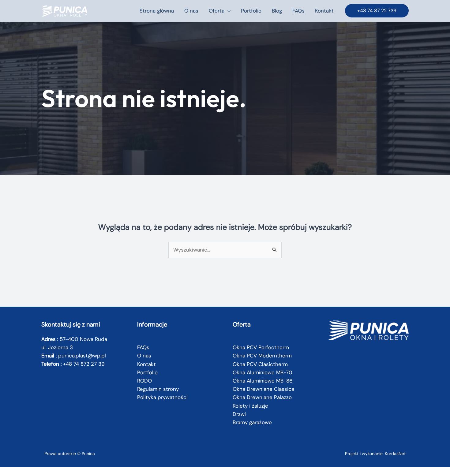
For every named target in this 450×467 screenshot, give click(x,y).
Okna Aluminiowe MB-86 (263, 380)
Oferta (216, 10)
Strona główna (157, 10)
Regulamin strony (158, 389)
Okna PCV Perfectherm (261, 347)
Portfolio (251, 10)
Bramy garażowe (252, 422)
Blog (277, 10)
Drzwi (239, 414)
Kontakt (324, 10)
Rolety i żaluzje (250, 405)
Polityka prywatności (162, 397)
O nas (191, 10)
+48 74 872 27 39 (84, 364)
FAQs (298, 10)
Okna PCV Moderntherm (262, 355)
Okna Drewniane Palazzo (262, 397)
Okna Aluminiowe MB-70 (262, 372)
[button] (227, 10)
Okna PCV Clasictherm (260, 364)
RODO (144, 380)
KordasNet (395, 453)
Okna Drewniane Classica (263, 389)
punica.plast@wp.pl (82, 355)
